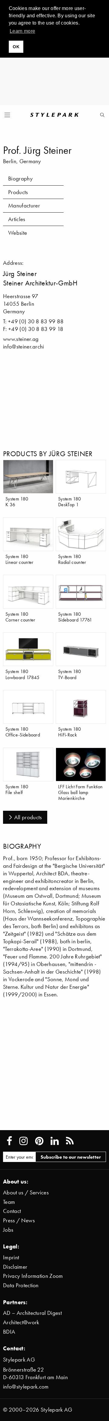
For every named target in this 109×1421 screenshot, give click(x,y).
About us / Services (26, 1192)
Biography (20, 178)
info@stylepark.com (26, 1386)
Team (9, 1201)
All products (28, 817)
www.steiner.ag (20, 338)
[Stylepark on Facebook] (9, 1141)
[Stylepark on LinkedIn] (54, 1141)
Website (17, 232)
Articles (16, 219)
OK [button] (16, 46)
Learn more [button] (22, 31)
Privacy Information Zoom (33, 1275)
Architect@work (21, 1322)
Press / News (19, 1220)
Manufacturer (24, 205)
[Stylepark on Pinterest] (39, 1141)
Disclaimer (15, 1266)
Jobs (8, 1229)
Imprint (11, 1257)
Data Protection (21, 1285)
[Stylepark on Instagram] (23, 1141)
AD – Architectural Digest (32, 1312)
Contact (12, 1210)
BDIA (9, 1331)
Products (18, 192)
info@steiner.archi (23, 346)
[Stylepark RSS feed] (69, 1141)
